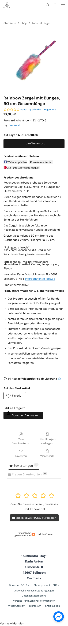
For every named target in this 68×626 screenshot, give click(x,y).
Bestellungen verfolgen (47, 441)
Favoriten (21, 456)
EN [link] (27, 585)
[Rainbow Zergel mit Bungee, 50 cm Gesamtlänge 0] (34, 59)
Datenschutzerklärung (34, 595)
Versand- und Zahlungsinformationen (34, 600)
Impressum (35, 605)
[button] (7, 5)
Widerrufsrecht (16, 605)
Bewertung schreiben (31, 109)
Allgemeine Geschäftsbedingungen (34, 590)
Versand (14, 125)
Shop (24, 23)
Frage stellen (50, 109)
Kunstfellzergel (41, 23)
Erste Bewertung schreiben (35, 518)
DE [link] (22, 585)
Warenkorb (47, 456)
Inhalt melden (52, 605)
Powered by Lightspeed (34, 611)
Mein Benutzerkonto (21, 441)
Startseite (9, 23)
